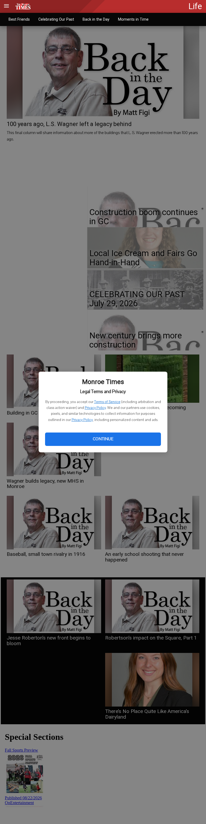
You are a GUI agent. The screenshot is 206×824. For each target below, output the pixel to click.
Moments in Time (133, 19)
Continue (103, 439)
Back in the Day (96, 19)
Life (195, 6)
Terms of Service (107, 402)
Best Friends (19, 19)
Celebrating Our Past (56, 19)
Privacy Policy (95, 407)
